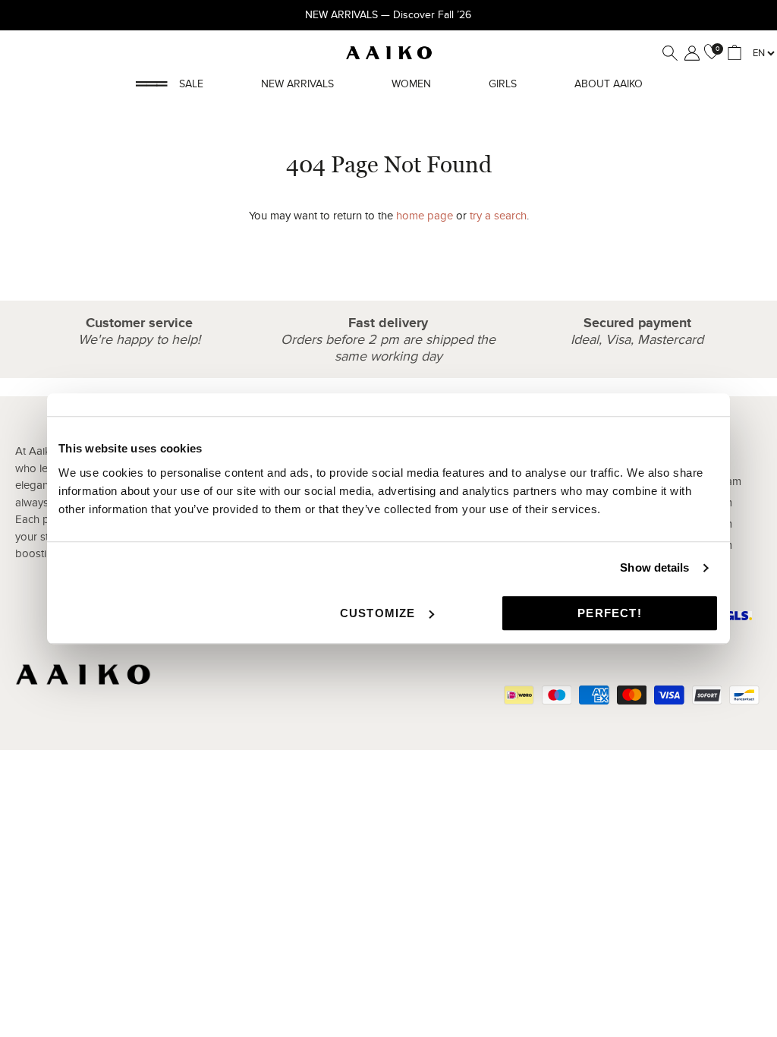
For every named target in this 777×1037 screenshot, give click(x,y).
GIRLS (503, 83)
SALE (191, 83)
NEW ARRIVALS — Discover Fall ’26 (388, 14)
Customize (378, 613)
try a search (498, 215)
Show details (654, 567)
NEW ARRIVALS (297, 83)
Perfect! (609, 613)
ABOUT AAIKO (608, 83)
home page (424, 215)
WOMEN (411, 83)
